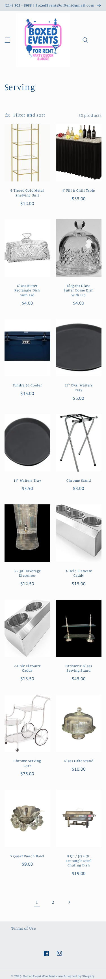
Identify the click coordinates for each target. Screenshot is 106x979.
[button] (7, 40)
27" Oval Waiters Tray (78, 387)
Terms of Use (23, 928)
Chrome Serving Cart (27, 763)
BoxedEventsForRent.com (43, 976)
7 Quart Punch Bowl (27, 856)
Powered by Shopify (79, 976)
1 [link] (37, 902)
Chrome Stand (78, 480)
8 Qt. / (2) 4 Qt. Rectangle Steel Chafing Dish (79, 861)
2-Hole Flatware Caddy (27, 668)
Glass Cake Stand (78, 761)
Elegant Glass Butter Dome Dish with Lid (79, 290)
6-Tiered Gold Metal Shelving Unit (27, 192)
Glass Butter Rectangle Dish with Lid (27, 290)
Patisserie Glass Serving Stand (78, 668)
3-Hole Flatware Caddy (78, 573)
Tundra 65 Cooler (27, 385)
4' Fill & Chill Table (78, 190)
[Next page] (68, 902)
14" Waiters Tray (27, 480)
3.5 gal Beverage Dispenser (27, 573)
